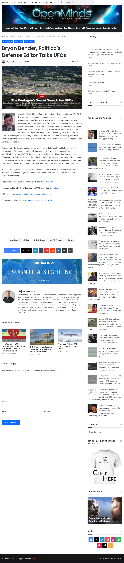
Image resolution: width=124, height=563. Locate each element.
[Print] (70, 250)
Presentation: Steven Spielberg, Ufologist (100, 519)
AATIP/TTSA (21, 36)
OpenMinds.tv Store (72, 28)
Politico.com (47, 182)
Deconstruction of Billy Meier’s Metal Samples (105, 63)
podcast (15, 240)
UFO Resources (88, 28)
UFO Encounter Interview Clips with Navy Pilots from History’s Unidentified (110, 275)
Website (47, 411)
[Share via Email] (64, 250)
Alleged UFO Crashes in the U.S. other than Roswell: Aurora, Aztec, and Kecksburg (110, 321)
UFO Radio (29, 42)
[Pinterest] (46, 250)
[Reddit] (52, 250)
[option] (105, 510)
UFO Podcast (57, 240)
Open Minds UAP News (28, 28)
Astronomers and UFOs (96, 83)
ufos (71, 240)
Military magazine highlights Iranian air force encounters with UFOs (109, 291)
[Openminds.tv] (62, 14)
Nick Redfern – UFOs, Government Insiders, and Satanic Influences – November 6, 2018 (13, 347)
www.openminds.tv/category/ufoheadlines (34, 194)
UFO (27, 240)
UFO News (40, 240)
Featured (18, 42)
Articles (14, 28)
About (98, 28)
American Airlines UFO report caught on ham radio (68, 346)
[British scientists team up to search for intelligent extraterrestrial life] (42, 337)
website (56, 188)
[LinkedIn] (35, 250)
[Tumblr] (41, 250)
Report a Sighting (110, 28)
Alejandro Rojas (11, 62)
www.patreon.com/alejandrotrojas (37, 200)
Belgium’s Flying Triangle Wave (110, 188)
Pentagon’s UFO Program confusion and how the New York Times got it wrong (109, 160)
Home (7, 28)
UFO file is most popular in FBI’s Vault (102, 91)
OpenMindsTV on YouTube (51, 28)
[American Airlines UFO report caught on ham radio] (70, 335)
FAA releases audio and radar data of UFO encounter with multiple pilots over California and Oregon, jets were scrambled (105, 52)
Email (4, 411)
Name (5, 401)
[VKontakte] (58, 250)
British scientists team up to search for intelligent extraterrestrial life (41, 349)
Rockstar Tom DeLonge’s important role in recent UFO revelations (109, 408)
